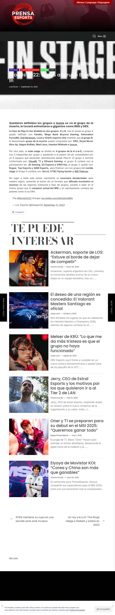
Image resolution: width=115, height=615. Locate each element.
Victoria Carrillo (56, 267)
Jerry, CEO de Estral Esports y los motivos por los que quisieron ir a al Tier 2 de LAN (75, 386)
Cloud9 (33, 161)
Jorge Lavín (55, 313)
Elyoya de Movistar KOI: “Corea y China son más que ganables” (74, 467)
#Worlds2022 (24, 198)
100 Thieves (81, 171)
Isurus (60, 123)
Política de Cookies (77, 610)
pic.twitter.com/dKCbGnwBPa (57, 198)
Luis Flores (13, 87)
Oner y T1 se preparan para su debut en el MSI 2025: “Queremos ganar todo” (77, 425)
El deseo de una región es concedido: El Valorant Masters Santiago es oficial (75, 301)
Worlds (53, 70)
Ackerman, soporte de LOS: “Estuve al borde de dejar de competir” (76, 257)
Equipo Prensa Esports (59, 435)
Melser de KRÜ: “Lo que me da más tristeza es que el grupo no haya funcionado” (76, 343)
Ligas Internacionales (30, 70)
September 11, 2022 (54, 205)
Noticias (44, 70)
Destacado (14, 70)
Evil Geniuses (27, 137)
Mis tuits (13, 558)
